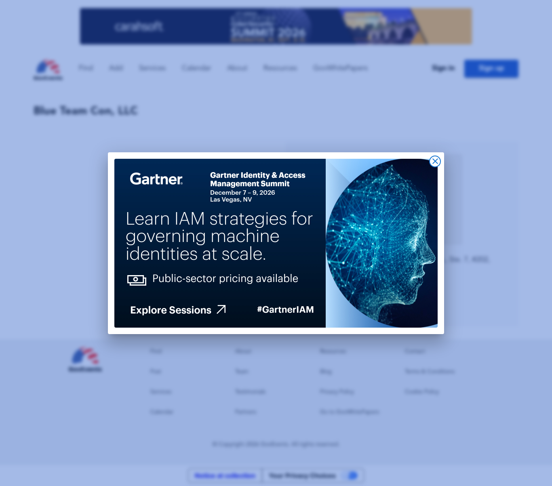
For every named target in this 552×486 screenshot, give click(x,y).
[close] (435, 161)
